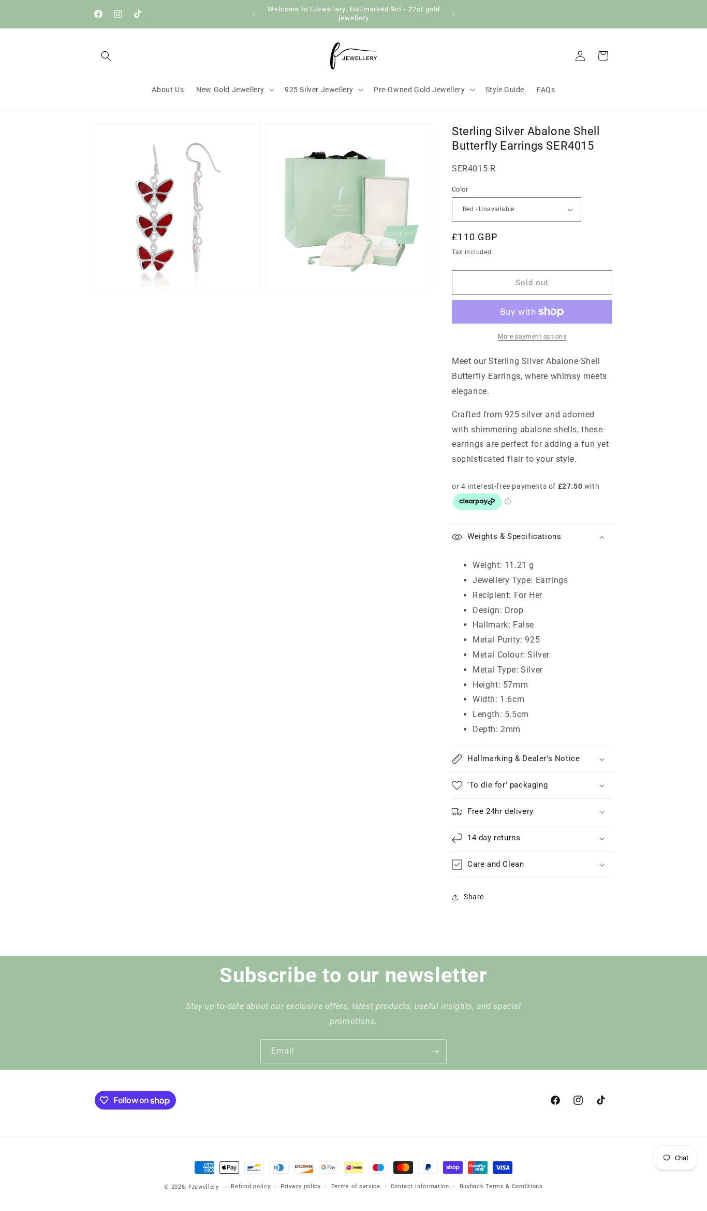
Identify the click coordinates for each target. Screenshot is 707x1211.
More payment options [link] (532, 336)
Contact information (420, 1186)
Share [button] (474, 897)
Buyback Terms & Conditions (501, 1186)
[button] (106, 56)
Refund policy (250, 1186)
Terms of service (355, 1186)
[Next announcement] (453, 14)
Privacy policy (301, 1186)
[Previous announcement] (253, 14)
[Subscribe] (434, 1051)
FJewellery (203, 1187)
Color (460, 189)
